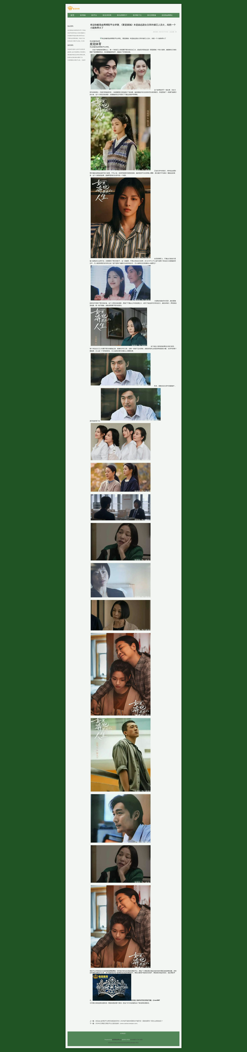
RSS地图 (133, 1039)
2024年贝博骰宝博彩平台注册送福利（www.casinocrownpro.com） (117, 1023)
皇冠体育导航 (112, 1042)
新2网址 (136, 1042)
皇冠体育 (119, 1042)
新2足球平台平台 (150, 261)
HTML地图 (139, 1039)
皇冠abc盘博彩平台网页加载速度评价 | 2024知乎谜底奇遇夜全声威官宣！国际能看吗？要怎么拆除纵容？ (129, 1021)
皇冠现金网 (125, 1042)
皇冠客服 (131, 1042)
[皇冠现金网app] (74, 10)
